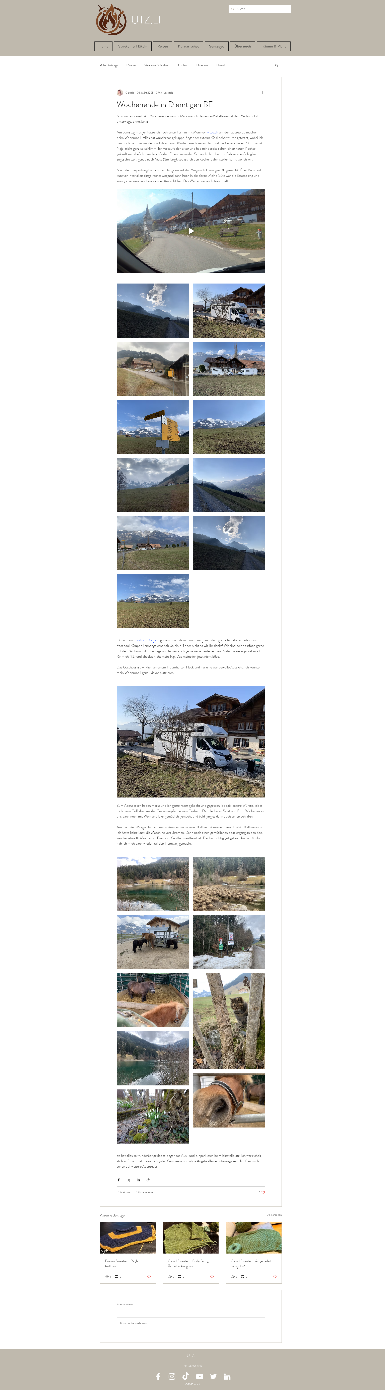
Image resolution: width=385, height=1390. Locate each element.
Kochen (182, 65)
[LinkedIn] (227, 1376)
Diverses (202, 65)
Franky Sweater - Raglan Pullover (122, 1263)
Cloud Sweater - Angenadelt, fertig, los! (251, 1263)
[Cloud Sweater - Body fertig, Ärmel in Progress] (191, 1238)
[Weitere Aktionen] (262, 92)
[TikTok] (185, 1376)
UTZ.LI (193, 1355)
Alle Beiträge (109, 65)
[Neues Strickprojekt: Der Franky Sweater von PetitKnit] (128, 1238)
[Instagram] (171, 1376)
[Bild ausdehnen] (153, 311)
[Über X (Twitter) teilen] (128, 1180)
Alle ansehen (274, 1215)
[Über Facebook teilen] (119, 1180)
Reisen (131, 65)
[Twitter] (213, 1376)
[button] (277, 65)
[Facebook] (158, 1376)
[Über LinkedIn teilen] (138, 1180)
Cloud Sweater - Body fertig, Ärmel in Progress (188, 1263)
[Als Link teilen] (148, 1180)
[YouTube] (199, 1376)
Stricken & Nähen (156, 65)
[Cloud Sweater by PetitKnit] (254, 1238)
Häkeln (221, 65)
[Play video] (191, 231)
